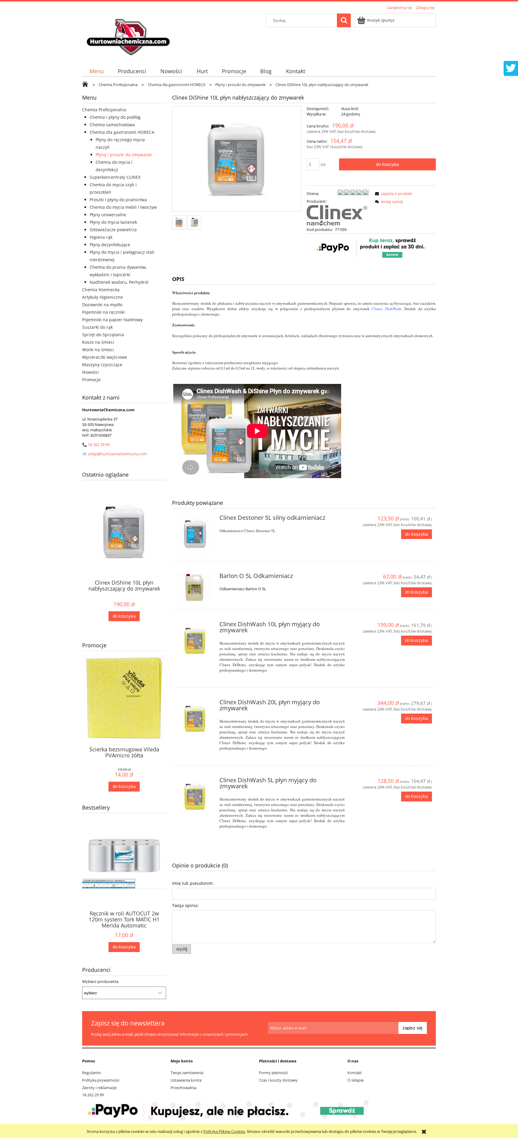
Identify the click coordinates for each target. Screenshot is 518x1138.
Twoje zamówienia (187, 1072)
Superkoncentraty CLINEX (115, 177)
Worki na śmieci (98, 349)
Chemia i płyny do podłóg (115, 117)
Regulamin (91, 1072)
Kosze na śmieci (98, 342)
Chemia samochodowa (112, 124)
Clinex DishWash (386, 308)
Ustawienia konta (186, 1080)
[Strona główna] (129, 35)
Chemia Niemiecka (101, 289)
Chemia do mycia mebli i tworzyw (123, 207)
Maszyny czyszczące (102, 364)
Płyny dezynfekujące (110, 244)
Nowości (90, 372)
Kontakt (354, 1072)
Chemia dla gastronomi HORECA (122, 132)
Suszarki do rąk (97, 327)
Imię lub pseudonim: (193, 883)
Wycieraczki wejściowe (104, 357)
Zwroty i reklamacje (99, 1087)
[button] (392, 193)
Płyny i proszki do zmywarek (124, 154)
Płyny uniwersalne (108, 214)
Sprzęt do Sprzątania (103, 334)
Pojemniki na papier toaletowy (112, 319)
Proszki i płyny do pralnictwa (118, 199)
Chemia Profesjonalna (104, 109)
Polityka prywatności (100, 1080)
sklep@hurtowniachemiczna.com (117, 454)
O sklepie (355, 1080)
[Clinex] (337, 214)
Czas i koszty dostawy (278, 1080)
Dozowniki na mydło (102, 304)
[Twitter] (511, 67)
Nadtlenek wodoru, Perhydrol (119, 282)
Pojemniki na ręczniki (103, 312)
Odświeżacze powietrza (113, 229)
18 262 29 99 (98, 444)
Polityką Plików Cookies (224, 1131)
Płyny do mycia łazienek (113, 222)
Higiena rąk (101, 237)
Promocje (91, 379)
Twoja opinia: (185, 905)
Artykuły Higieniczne (102, 297)
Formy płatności (273, 1072)
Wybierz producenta (100, 981)
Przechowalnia (183, 1087)
